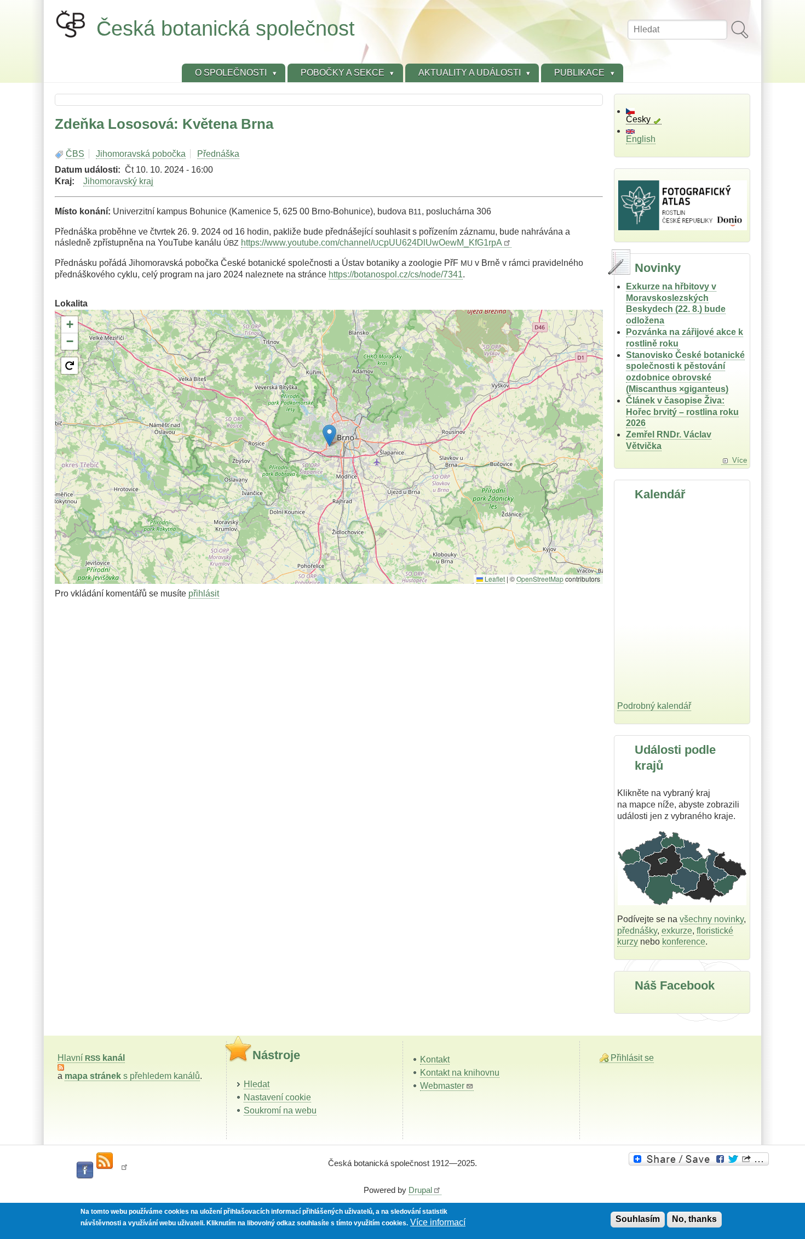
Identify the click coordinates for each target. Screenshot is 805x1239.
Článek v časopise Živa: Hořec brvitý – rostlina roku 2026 (682, 412)
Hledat (256, 1084)
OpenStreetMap (540, 578)
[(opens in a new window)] (700, 1159)
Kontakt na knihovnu (459, 1072)
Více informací (437, 1222)
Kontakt (435, 1059)
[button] (329, 435)
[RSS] (104, 1161)
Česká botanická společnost (225, 28)
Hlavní (91, 1057)
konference (683, 941)
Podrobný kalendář (654, 706)
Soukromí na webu (280, 1110)
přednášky (637, 930)
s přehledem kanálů (132, 1076)
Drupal (420, 1190)
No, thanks (694, 1219)
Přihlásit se (632, 1057)
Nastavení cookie (277, 1097)
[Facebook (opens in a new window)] (85, 1170)
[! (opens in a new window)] (124, 1170)
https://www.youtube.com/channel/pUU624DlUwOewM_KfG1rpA (371, 242)
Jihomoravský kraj (118, 181)
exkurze (677, 930)
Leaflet (494, 578)
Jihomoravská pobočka (141, 153)
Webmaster (442, 1085)
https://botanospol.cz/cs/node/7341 (396, 274)
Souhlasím (638, 1219)
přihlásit (203, 593)
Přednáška (218, 153)
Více (739, 460)
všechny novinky (712, 919)
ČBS (75, 153)
